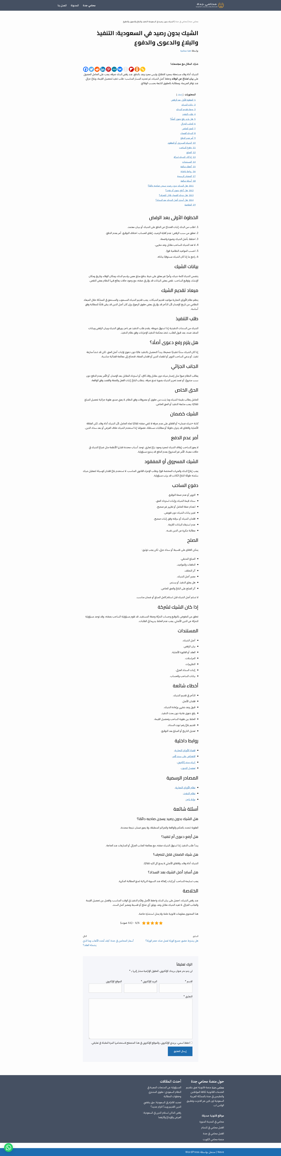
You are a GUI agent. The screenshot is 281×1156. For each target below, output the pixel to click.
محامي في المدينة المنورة (211, 1122)
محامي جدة (89, 5)
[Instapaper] (125, 69)
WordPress (192, 1152)
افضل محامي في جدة (213, 1133)
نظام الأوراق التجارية (185, 787)
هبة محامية (185, 51)
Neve (220, 1152)
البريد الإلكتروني (149, 981)
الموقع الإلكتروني (114, 981)
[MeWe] (114, 69)
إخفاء (180, 94)
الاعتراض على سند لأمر (184, 756)
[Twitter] (91, 69)
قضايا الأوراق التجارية (185, 750)
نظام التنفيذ (189, 793)
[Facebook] (85, 69)
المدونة (75, 5)
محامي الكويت (210, 1139)
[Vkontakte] (119, 69)
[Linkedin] (102, 69)
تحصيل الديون (188, 768)
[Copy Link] (142, 69)
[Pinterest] (108, 69)
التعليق (188, 996)
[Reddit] (97, 69)
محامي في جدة (181, 21)
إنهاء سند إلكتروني (186, 762)
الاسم (188, 981)
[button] (8, 1147)
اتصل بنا (62, 5)
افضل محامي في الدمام (212, 1127)
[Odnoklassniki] (137, 69)
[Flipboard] (131, 69)
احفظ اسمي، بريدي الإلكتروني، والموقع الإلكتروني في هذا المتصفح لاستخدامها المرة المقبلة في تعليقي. (140, 1043)
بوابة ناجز (190, 799)
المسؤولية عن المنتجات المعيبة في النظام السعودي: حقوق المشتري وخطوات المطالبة (164, 1091)
